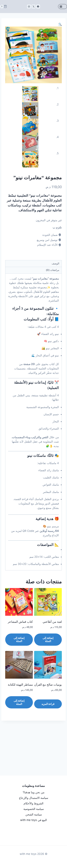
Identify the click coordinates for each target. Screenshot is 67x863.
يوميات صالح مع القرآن (48, 684)
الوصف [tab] (55, 263)
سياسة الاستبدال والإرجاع (33, 797)
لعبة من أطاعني (52, 621)
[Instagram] (29, 6)
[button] (60, 24)
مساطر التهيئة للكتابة (20, 684)
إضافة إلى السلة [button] (48, 639)
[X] (33, 6)
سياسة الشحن (33, 814)
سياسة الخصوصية (33, 809)
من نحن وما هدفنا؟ (33, 792)
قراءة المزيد (47, 703)
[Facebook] (38, 6)
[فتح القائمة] (62, 6)
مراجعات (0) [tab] (52, 270)
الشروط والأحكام (33, 803)
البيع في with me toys (33, 820)
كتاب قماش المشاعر (20, 621)
